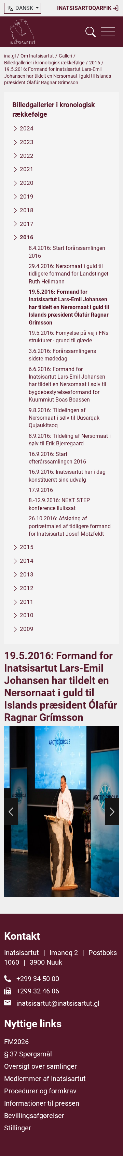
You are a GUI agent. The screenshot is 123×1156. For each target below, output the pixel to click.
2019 (26, 196)
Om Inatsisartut (37, 56)
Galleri (65, 56)
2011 (26, 601)
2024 (26, 128)
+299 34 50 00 (37, 979)
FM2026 (16, 1042)
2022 (26, 155)
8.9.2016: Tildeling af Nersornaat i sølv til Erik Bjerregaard (70, 440)
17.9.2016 (41, 490)
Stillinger (17, 1128)
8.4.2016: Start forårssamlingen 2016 (67, 252)
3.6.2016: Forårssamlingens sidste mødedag (62, 355)
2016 (94, 62)
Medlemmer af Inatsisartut (45, 1079)
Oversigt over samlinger (40, 1066)
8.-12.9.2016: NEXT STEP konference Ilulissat (59, 504)
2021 (26, 169)
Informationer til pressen (41, 1103)
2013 (26, 574)
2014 (26, 560)
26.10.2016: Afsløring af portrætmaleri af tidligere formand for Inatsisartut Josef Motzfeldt (70, 526)
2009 (26, 628)
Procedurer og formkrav (40, 1091)
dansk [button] (24, 8)
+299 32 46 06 (37, 991)
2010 (26, 615)
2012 (26, 588)
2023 (26, 142)
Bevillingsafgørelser (34, 1115)
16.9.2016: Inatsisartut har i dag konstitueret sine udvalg (67, 476)
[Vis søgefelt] (90, 32)
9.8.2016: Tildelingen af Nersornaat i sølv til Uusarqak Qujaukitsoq (64, 418)
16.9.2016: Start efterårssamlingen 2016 (57, 458)
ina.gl (10, 56)
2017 (26, 223)
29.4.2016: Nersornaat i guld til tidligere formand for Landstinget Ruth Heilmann (68, 274)
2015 (26, 547)
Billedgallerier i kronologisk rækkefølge (44, 62)
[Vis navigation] (108, 32)
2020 (26, 182)
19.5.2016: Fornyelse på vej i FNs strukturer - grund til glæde (68, 337)
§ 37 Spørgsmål (28, 1054)
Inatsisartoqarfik (85, 8)
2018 (26, 210)
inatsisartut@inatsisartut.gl (57, 1003)
